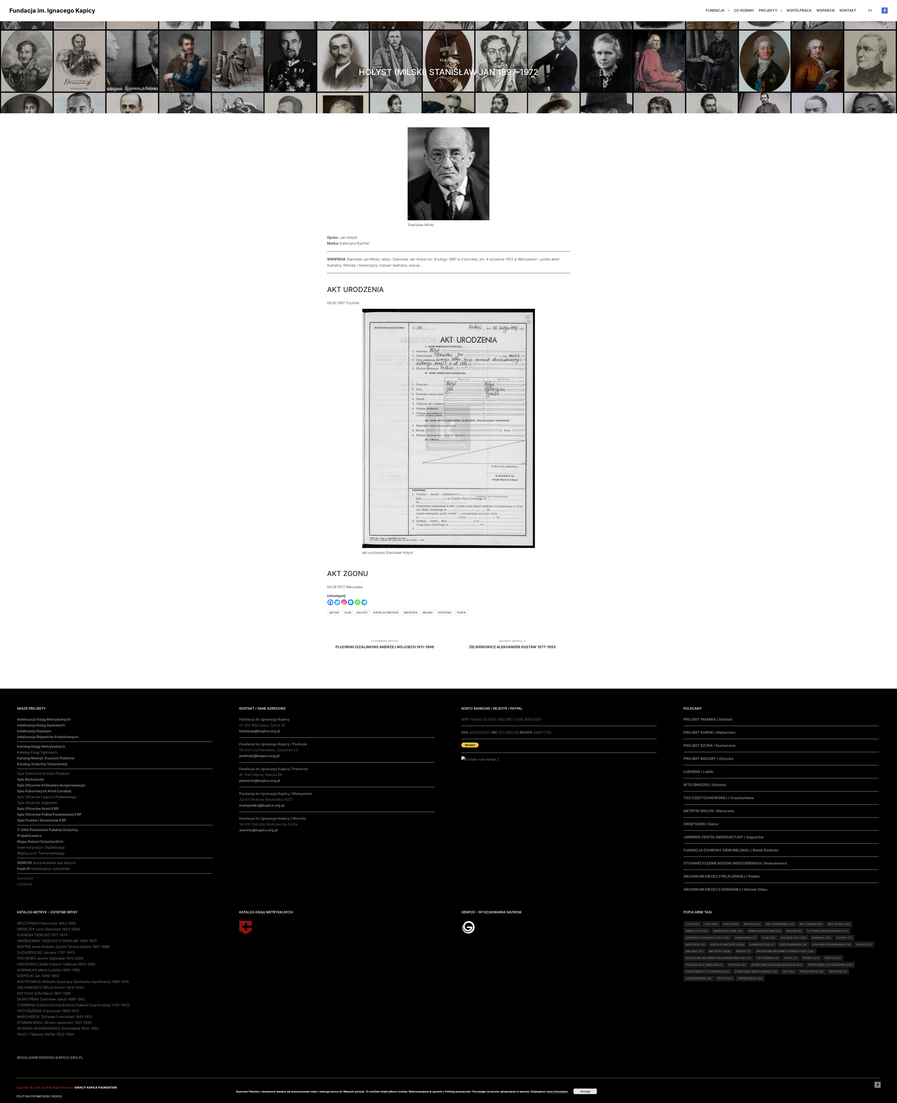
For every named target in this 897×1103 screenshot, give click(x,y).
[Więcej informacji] (870, 10)
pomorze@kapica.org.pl (259, 780)
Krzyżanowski (793, 944)
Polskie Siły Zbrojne (704, 964)
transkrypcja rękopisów (43, 868)
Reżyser (838, 971)
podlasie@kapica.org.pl (259, 756)
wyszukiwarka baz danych (46, 863)
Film (348, 612)
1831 (711, 924)
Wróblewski (750, 978)
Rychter (444, 612)
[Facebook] (885, 10)
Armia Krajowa (728, 930)
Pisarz (811, 958)
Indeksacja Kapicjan (34, 731)
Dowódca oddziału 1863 (708, 937)
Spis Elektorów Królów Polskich (43, 773)
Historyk (695, 944)
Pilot (790, 958)
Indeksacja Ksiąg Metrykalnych (44, 719)
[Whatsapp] (357, 602)
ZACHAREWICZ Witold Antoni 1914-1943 (50, 987)
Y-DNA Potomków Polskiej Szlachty (47, 830)
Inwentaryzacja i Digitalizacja (40, 847)
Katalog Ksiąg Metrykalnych (41, 746)
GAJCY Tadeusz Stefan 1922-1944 (45, 1034)
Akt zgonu (811, 924)
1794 (692, 924)
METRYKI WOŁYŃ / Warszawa (708, 811)
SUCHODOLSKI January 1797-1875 (46, 952)
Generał (821, 937)
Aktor (334, 612)
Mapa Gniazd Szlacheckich (40, 841)
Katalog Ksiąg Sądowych (37, 752)
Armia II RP (697, 930)
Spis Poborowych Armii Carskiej (44, 791)
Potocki (737, 964)
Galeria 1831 (793, 937)
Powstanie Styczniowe (708, 971)
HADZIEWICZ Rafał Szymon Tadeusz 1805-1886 (56, 964)
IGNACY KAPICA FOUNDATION (96, 1087)
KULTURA (448, 60)
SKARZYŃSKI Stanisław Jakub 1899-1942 (51, 999)
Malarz (695, 951)
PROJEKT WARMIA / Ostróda (708, 719)
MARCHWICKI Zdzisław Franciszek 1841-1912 (54, 1016)
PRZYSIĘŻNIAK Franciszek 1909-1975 (48, 1011)
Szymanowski (699, 978)
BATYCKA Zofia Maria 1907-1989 (44, 993)
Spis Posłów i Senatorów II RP (41, 820)
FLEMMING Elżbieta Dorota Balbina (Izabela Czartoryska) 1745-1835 (73, 1005)
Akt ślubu (839, 924)
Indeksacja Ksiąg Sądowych (41, 725)
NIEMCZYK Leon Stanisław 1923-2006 (48, 929)
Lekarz (864, 944)
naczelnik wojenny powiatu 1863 (785, 951)
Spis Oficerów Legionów (37, 803)
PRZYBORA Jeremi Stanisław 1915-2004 (50, 958)
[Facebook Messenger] (351, 602)
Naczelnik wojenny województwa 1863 (718, 958)
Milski (428, 612)
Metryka (410, 612)
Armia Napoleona (764, 930)
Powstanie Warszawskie (756, 971)
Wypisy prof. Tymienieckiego (40, 853)
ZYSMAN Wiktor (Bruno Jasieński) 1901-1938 (54, 1022)
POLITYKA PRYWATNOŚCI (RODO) (39, 1096)
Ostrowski (768, 958)
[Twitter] (337, 602)
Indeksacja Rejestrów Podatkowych (47, 737)
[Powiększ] (483, 133)
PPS (788, 971)
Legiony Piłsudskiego (832, 944)
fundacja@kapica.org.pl (259, 731)
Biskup (794, 930)
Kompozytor (762, 944)
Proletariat (812, 971)
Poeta (833, 958)
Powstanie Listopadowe (830, 964)
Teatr (461, 612)
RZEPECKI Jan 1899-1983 (38, 976)
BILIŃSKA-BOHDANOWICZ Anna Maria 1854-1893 (58, 1028)
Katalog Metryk (386, 612)
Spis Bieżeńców (30, 779)
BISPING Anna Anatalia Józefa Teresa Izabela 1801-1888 (63, 946)
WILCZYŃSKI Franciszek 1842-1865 (46, 923)
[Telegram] (364, 602)
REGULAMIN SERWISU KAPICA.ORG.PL (50, 1057)
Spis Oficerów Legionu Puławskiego (46, 797)
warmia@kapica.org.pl (258, 830)
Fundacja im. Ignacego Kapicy (32, 10)
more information (557, 1091)
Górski (844, 937)
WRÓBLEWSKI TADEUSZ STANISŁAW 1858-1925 (57, 941)
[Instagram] (344, 602)
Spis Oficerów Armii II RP (38, 808)
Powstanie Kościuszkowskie (776, 964)
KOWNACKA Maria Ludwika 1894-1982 (48, 970)
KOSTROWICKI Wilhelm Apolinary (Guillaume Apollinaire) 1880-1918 (73, 981)
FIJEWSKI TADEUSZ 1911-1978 (42, 935)
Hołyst (362, 612)
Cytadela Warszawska (827, 930)
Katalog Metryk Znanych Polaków (46, 758)
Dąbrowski (746, 937)
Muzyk (744, 951)
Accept (585, 1091)
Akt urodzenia (780, 924)
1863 (730, 924)
